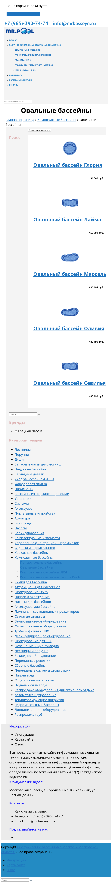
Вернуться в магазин (23, 14)
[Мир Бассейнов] (19, 34)
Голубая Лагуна (29, 431)
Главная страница (20, 119)
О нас (19, 744)
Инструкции (24, 734)
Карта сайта (24, 739)
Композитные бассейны (56, 119)
